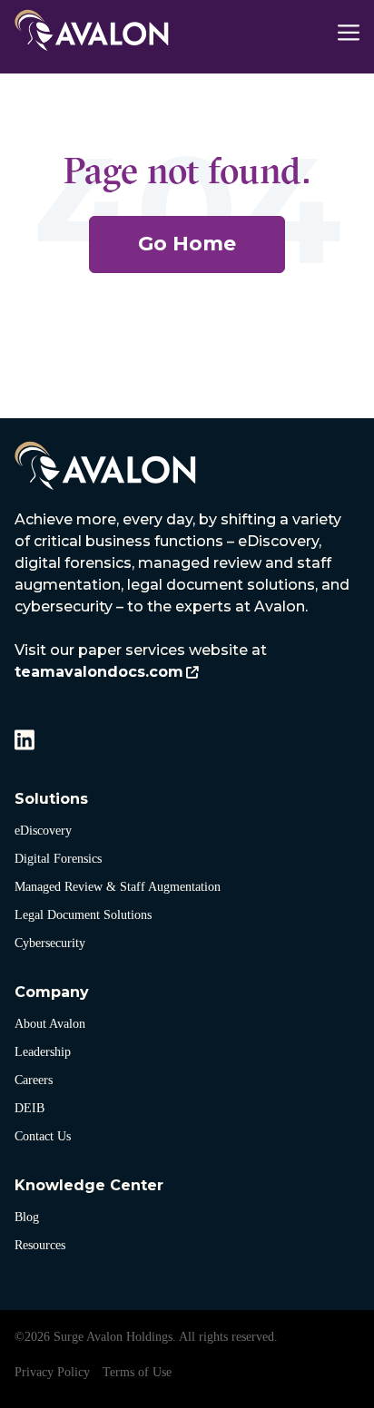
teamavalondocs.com (99, 671)
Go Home (187, 243)
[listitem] (187, 596)
